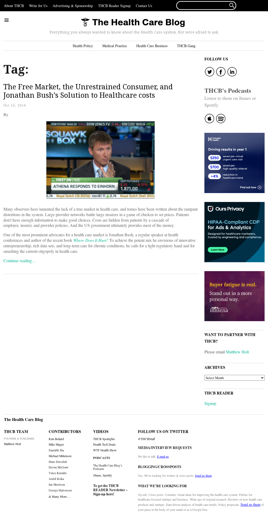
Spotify (107, 475)
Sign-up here (103, 494)
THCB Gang (186, 45)
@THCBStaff (146, 439)
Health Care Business (152, 45)
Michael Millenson (60, 456)
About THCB (14, 5)
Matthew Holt (237, 351)
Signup (210, 403)
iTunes (97, 475)
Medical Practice (114, 45)
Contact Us (144, 5)
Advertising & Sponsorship (73, 5)
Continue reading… (19, 260)
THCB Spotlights (104, 439)
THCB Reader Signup (114, 5)
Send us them (203, 475)
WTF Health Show (105, 450)
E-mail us (163, 456)
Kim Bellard (56, 439)
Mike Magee (56, 444)
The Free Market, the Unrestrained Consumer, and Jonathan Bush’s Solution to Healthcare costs (88, 91)
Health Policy (83, 45)
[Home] (133, 23)
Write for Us (38, 5)
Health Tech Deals (104, 444)
